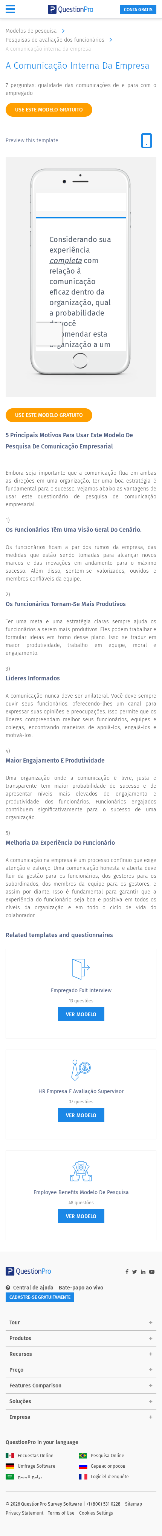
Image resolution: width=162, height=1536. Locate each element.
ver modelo (81, 1014)
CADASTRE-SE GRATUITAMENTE (39, 1297)
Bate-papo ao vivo (81, 1288)
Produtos (20, 1338)
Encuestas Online (35, 1455)
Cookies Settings (96, 1513)
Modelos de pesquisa (32, 31)
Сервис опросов (108, 1466)
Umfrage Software (36, 1466)
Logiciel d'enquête (110, 1476)
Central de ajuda (33, 1288)
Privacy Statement (24, 1513)
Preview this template (32, 140)
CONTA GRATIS (138, 9)
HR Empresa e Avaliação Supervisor (81, 1091)
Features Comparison (35, 1386)
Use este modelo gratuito (49, 110)
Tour (14, 1322)
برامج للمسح (30, 1476)
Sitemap (133, 1504)
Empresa (20, 1417)
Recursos (20, 1354)
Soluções (20, 1401)
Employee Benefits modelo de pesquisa (81, 1192)
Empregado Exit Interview (81, 990)
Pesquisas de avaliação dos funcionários (56, 40)
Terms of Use (61, 1513)
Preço (16, 1370)
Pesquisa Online (107, 1455)
